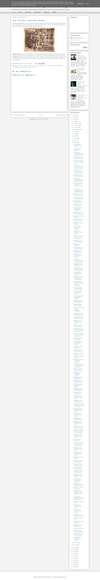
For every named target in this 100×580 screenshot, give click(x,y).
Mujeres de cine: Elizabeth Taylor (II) (77, 476)
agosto (75, 131)
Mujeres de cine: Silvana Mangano (78, 531)
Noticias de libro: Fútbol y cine (77, 251)
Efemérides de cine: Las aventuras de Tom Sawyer (78, 365)
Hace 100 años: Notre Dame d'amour (77, 480)
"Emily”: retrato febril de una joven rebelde (78, 297)
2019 (73, 554)
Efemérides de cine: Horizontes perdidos (78, 361)
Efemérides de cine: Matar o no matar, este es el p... (78, 335)
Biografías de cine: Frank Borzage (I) (78, 158)
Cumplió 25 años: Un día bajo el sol (78, 471)
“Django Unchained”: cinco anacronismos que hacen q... (78, 355)
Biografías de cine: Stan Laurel (78, 525)
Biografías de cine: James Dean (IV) (78, 301)
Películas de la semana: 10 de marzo (77, 415)
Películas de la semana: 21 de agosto (81, 83)
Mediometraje (19, 67)
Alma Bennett (20, 65)
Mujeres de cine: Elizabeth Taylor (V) (77, 423)
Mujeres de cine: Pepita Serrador (77, 419)
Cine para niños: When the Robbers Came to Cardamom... (78, 283)
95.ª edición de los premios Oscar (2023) (77, 385)
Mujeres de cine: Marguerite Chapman (77, 374)
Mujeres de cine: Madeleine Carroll (78, 515)
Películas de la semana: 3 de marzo (77, 506)
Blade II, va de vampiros (76, 244)
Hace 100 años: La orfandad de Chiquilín (78, 209)
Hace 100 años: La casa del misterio (78, 248)
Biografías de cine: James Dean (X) (78, 175)
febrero (76, 542)
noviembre (76, 125)
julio (75, 133)
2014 (73, 564)
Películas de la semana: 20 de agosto (81, 70)
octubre (76, 127)
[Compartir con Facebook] (42, 63)
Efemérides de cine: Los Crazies (78, 339)
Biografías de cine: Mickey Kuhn (78, 378)
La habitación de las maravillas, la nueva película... (78, 278)
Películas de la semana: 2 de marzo (77, 511)
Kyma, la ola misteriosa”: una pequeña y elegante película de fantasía (82, 57)
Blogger (65, 577)
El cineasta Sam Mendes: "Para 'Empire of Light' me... (77, 492)
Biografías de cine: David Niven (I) (78, 401)
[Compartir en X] (41, 63)
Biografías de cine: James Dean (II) (78, 350)
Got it (87, 3)
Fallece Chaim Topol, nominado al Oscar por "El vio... (78, 405)
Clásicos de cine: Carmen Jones (77, 326)
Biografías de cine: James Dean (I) (78, 369)
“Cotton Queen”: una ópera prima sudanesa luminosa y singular (82, 97)
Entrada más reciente (18, 115)
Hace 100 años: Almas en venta (77, 201)
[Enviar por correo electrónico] (38, 63)
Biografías (46, 12)
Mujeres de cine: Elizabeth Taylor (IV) (77, 436)
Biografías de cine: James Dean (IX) (78, 194)
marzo (75, 142)
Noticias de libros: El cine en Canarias (78, 317)
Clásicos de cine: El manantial (78, 488)
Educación (28, 12)
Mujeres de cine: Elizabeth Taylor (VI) (77, 410)
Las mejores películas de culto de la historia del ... (78, 154)
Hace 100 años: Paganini (77, 149)
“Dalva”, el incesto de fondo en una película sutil (78, 237)
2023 (73, 121)
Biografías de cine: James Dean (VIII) (78, 198)
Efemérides (38, 12)
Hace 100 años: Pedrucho (77, 440)
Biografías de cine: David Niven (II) (78, 389)
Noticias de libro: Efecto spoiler (77, 304)
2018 (73, 556)
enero (75, 544)
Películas (25, 67)
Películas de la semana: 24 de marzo (77, 232)
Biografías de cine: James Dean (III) (78, 314)
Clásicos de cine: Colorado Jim (77, 205)
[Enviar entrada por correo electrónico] (35, 63)
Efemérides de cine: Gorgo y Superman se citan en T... (78, 330)
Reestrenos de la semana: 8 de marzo (77, 454)
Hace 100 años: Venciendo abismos (77, 228)
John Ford (55, 65)
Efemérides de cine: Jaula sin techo (78, 534)
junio (75, 136)
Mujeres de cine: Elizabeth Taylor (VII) (77, 397)
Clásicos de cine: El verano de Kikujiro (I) (78, 162)
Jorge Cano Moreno (77, 37)
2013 (73, 566)
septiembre (77, 129)
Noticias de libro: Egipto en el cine (78, 464)
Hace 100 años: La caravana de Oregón (78, 343)
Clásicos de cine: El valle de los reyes (78, 427)
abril (75, 140)
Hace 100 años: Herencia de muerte (77, 539)
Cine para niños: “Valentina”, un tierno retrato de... (78, 171)
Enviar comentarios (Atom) (42, 119)
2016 (73, 560)
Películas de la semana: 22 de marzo (77, 256)
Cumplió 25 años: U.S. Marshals (77, 468)
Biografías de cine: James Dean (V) (78, 264)
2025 (73, 117)
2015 (73, 562)
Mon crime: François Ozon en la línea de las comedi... (78, 431)
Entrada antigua (61, 115)
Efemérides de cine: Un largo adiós (78, 461)
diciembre (76, 123)
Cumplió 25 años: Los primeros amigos (77, 292)
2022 (73, 547)
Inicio (40, 115)
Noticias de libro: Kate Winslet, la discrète (77, 273)
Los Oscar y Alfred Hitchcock (77, 347)
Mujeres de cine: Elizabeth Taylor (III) (77, 449)
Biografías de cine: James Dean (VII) (78, 213)
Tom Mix (30, 67)
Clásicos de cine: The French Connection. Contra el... (78, 309)
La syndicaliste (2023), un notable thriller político (78, 498)
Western (34, 67)
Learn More (80, 3)
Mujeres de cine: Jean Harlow (77, 393)
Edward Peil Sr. (43, 65)
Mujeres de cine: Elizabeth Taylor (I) (78, 484)
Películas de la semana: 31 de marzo (77, 146)
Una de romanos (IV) (78, 528)
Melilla (54, 12)
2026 (73, 114)
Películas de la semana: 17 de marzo (77, 322)
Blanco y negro (27, 65)
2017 (73, 558)
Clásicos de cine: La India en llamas (78, 220)
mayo (75, 138)
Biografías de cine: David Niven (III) (78, 381)
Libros (20, 12)
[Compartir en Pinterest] (44, 63)
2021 (73, 549)
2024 (73, 119)
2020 (73, 551)
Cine (14, 12)
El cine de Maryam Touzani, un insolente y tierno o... (78, 185)
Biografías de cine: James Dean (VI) (78, 241)
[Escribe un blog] (39, 63)
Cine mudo (36, 65)
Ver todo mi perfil (75, 40)
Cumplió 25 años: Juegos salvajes (77, 288)
